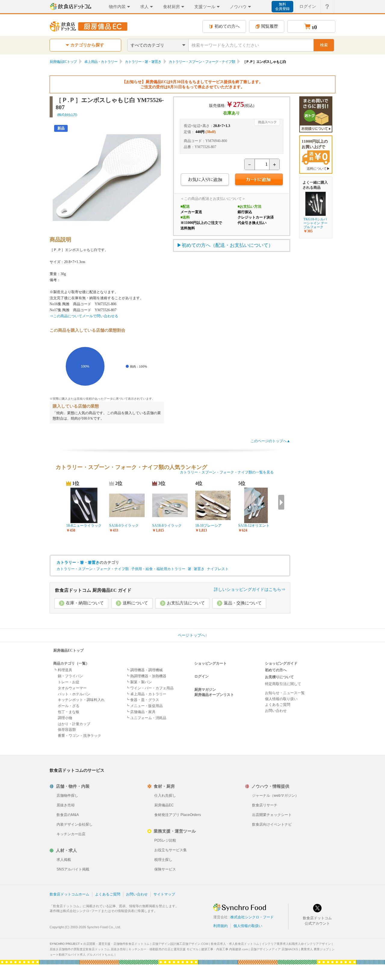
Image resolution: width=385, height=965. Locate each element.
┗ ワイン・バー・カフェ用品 (150, 688)
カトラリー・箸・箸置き (143, 62)
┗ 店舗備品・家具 (141, 712)
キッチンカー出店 (71, 834)
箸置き (199, 569)
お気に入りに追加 (204, 180)
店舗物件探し (67, 795)
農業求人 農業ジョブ (315, 949)
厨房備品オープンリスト (214, 695)
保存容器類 (67, 730)
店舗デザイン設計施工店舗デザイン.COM (180, 943)
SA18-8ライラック (167, 525)
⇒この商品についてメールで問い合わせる (84, 316)
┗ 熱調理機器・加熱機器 (146, 676)
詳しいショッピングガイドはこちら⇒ (249, 589)
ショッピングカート (210, 663)
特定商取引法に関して (283, 684)
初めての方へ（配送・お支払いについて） (227, 245)
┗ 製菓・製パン (139, 682)
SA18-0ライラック (124, 525)
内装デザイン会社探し (75, 824)
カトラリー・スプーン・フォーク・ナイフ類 (202, 62)
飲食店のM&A (68, 815)
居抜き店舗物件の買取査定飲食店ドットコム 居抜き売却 (88, 949)
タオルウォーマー (72, 688)
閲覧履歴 (269, 26)
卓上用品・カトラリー (100, 62)
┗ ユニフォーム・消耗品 (146, 718)
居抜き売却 (66, 805)
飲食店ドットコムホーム (69, 894)
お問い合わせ (276, 711)
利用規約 (220, 926)
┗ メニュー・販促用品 (144, 706)
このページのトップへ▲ (270, 441)
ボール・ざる (68, 706)
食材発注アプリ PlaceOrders (177, 815)
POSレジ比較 (165, 840)
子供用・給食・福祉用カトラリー (158, 569)
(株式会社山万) (67, 114)
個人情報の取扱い (247, 926)
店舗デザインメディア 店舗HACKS (274, 949)
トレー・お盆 (68, 682)
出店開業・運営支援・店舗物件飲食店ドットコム (116, 943)
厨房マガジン (205, 689)
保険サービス (165, 869)
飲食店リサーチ (264, 805)
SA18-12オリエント (254, 525)
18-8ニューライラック (84, 525)
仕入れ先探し (165, 795)
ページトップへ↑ (192, 635)
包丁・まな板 (68, 712)
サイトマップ (164, 894)
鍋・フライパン (70, 676)
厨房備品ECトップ (63, 62)
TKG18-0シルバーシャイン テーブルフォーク (315, 223)
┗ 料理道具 (62, 670)
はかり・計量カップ (74, 724)
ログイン (307, 6)
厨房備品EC (164, 805)
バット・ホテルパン (74, 694)
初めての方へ (227, 26)
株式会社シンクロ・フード (252, 917)
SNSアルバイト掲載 (73, 869)
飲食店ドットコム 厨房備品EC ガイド (93, 590)
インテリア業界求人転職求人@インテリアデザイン (296, 943)
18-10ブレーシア (208, 525)
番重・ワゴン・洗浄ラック (79, 736)
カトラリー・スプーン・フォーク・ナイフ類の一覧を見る (227, 472)
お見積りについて (279, 677)
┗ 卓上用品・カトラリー (146, 694)
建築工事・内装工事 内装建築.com (224, 949)
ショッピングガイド (281, 663)
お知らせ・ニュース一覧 (285, 693)
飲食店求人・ (235, 943)
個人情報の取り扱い (281, 699)
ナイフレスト (218, 569)
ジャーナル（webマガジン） (275, 795)
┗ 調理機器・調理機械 (144, 670)
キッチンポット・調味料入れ (81, 700)
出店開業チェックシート (272, 815)
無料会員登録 (282, 6)
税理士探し (163, 860)
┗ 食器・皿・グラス (142, 700)
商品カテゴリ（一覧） (71, 663)
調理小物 (65, 718)
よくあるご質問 (277, 705)
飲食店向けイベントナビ (272, 824)
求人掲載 (64, 860)
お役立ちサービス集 (170, 850)
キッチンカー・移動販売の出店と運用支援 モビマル (163, 949)
